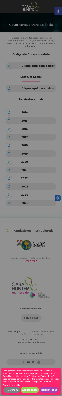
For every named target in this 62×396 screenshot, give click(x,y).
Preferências (12, 390)
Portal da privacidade (12, 385)
